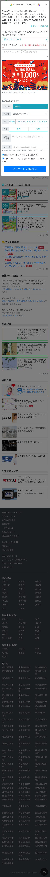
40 (23, 121)
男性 (19, 129)
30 (18, 121)
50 (29, 121)
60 (34, 121)
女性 (38, 129)
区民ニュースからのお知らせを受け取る (21, 154)
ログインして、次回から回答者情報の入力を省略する (24, 160)
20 (12, 121)
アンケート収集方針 (40, 26)
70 (39, 121)
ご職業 (6, 114)
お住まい (7, 106)
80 (44, 121)
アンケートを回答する (25, 168)
